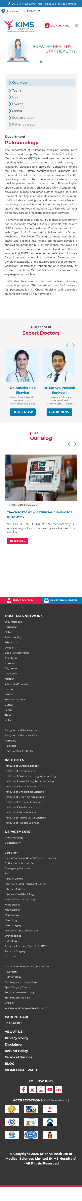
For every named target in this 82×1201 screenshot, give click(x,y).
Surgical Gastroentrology (20, 992)
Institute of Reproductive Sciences (25, 817)
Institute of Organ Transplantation (25, 796)
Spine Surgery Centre (17, 987)
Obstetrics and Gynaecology (22, 930)
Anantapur (11, 657)
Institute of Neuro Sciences (21, 786)
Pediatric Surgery (15, 951)
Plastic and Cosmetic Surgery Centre (27, 966)
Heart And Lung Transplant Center (25, 883)
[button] (31, 11)
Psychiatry (11, 971)
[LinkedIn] (58, 1089)
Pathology (11, 940)
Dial (22, 3)
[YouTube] (49, 1089)
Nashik (9, 694)
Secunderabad (13, 621)
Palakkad (10, 745)
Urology (10, 1002)
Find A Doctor (13, 1022)
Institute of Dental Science (20, 770)
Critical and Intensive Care (20, 863)
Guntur (9, 704)
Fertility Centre (14, 878)
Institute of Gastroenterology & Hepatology (31, 776)
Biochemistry (13, 842)
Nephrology (12, 914)
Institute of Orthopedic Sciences (24, 802)
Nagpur (9, 678)
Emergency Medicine (17, 868)
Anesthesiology (14, 837)
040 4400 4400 (60, 25)
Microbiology (12, 904)
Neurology (11, 920)
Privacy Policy (16, 1038)
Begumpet (11, 668)
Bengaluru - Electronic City (21, 735)
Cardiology (11, 852)
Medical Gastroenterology (20, 899)
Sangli (8, 709)
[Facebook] (23, 1089)
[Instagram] (41, 1089)
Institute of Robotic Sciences (22, 822)
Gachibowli (11, 673)
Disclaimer (14, 1044)
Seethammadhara (15, 699)
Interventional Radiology (19, 894)
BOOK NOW (23, 412)
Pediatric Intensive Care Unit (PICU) (26, 946)
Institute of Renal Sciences (20, 812)
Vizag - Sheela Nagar (17, 652)
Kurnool (10, 663)
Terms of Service (18, 1057)
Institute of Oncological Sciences (24, 791)
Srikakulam (11, 642)
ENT (7, 873)
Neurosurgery (13, 925)
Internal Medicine (15, 889)
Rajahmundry (13, 637)
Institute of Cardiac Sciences (22, 765)
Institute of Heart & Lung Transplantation (29, 781)
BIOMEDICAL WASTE (22, 1070)
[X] (32, 1089)
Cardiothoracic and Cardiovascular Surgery (30, 857)
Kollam (9, 720)
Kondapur (11, 626)
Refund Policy (16, 1051)
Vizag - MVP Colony (16, 683)
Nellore (9, 632)
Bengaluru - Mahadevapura (21, 730)
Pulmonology (13, 976)
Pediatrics (11, 956)
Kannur (9, 689)
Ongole (9, 647)
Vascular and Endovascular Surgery (26, 1007)
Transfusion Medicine (17, 997)
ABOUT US (13, 1032)
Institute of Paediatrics (18, 807)
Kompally (10, 740)
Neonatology (12, 909)
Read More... (17, 540)
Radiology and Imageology (21, 982)
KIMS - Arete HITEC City (19, 750)
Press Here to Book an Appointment (56, 3)
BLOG (9, 1064)
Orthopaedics (13, 935)
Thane (8, 715)
